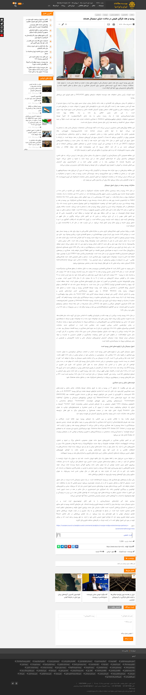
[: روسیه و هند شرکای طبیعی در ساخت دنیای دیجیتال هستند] (108, 24)
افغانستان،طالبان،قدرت (69, 661)
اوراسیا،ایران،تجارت (54, 661)
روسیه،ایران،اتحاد (130, 667)
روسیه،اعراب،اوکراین (64, 664)
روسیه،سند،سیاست (47, 667)
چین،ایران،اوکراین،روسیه (119, 674)
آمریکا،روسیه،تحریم (101, 661)
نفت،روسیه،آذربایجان (77, 671)
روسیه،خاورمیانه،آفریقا (75, 667)
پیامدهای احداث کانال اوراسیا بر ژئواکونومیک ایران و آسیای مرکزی (38, 26)
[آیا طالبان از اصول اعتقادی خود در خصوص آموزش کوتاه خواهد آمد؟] (38, 134)
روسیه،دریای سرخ (61, 667)
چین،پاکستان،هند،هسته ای (114, 677)
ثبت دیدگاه (128, 639)
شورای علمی (71, 6)
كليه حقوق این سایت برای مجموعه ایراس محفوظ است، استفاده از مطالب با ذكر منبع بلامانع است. (110, 691)
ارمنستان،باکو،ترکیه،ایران (86, 661)
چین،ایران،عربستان (90, 674)
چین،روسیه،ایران (33, 674)
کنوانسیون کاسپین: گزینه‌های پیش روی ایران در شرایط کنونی (69, 596)
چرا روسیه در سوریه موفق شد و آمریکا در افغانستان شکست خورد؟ (37, 63)
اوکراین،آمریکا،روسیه (39, 661)
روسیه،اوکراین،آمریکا (49, 664)
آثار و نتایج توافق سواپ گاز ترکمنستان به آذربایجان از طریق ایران (36, 36)
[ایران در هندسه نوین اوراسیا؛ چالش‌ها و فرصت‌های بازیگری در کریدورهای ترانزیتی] (38, 89)
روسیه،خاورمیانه (90, 667)
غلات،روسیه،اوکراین (129, 671)
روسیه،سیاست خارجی (32, 667)
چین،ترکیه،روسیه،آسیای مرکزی (73, 674)
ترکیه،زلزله (105, 664)
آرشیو (134, 656)
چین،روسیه (58, 674)
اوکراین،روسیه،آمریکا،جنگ (23, 661)
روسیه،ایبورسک (36, 664)
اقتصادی (124, 15)
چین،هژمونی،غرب (129, 677)
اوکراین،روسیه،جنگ (129, 664)
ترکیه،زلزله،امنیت (94, 664)
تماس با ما (125, 651)
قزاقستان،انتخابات (101, 671)
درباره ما (133, 651)
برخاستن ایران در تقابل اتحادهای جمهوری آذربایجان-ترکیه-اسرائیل (38, 31)
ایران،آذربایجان (116, 664)
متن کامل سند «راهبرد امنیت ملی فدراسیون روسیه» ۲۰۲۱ (38, 58)
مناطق (93, 6)
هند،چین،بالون (64, 671)
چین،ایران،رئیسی (103, 674)
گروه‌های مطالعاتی (83, 6)
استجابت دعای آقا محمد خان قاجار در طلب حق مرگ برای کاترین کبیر (37, 42)
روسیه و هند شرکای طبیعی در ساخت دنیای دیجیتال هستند (108, 19)
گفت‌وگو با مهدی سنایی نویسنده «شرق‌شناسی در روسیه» (97, 596)
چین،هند (21, 674)
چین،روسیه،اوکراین (46, 674)
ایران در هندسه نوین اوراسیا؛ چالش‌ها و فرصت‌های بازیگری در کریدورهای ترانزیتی (122, 597)
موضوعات (101, 6)
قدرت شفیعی (128, 535)
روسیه (105, 15)
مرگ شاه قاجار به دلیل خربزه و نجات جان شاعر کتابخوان (37, 47)
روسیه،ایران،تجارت (116, 667)
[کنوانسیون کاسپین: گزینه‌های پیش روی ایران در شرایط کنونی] (38, 100)
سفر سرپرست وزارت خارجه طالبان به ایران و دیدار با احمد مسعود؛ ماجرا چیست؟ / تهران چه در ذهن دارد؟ (37, 69)
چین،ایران (131, 674)
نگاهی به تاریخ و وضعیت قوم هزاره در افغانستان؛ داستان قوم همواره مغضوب (37, 20)
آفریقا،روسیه (113, 661)
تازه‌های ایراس (115, 15)
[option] (122, 587)
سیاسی (98, 15)
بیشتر (25, 149)
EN (49, 6)
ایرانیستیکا (56, 6)
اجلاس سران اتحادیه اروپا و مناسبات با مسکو (37, 52)
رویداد (63, 6)
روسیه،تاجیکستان (102, 667)
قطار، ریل (90, 671)
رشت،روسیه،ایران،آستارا (80, 664)
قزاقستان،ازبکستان (115, 671)
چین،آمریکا (53, 671)
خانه (132, 15)
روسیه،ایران (25, 664)
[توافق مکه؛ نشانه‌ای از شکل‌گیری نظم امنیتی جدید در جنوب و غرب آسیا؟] (38, 143)
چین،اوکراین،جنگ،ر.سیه (27, 671)
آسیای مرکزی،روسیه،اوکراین (127, 661)
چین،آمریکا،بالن (42, 671)
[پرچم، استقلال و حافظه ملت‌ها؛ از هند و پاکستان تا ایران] (38, 110)
